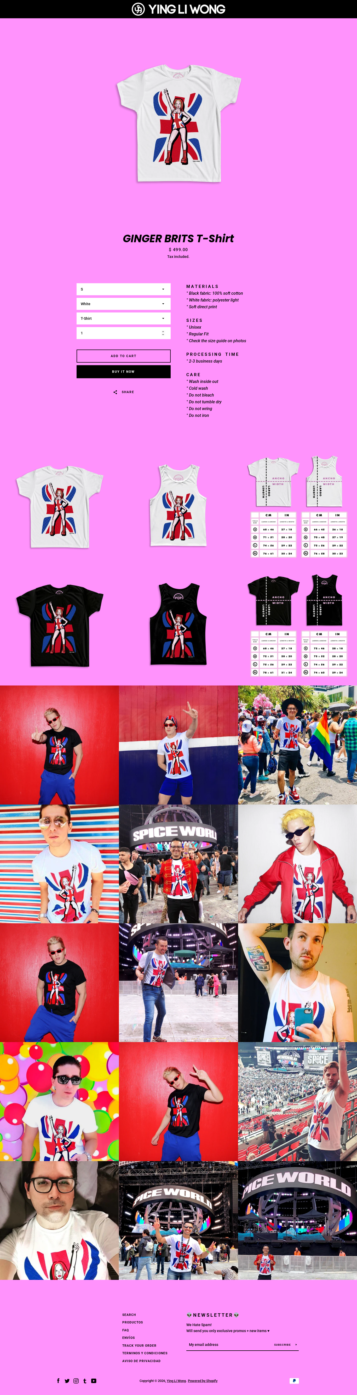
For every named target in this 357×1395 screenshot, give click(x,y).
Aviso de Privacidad (141, 1361)
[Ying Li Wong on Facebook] (58, 1380)
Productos (132, 1322)
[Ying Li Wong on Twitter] (67, 1380)
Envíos (128, 1338)
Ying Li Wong (176, 1381)
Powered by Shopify (202, 1381)
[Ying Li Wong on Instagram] (76, 1380)
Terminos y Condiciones (145, 1353)
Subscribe (283, 1344)
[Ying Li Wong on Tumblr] (85, 1380)
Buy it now (123, 372)
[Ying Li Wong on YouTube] (93, 1380)
